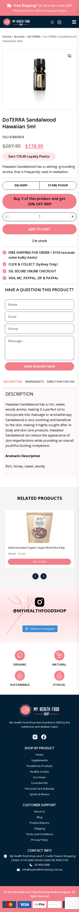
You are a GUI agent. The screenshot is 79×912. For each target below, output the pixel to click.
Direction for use (61, 381)
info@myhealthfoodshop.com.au (42, 869)
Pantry (39, 754)
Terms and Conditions (39, 834)
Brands (19, 36)
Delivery (21, 185)
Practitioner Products (39, 766)
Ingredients (34, 381)
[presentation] (35, 576)
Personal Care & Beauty (39, 788)
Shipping (39, 828)
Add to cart (39, 229)
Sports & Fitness (39, 794)
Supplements (39, 760)
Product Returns (39, 823)
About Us (39, 811)
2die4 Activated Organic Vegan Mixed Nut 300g (36, 547)
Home (6, 36)
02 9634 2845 (42, 864)
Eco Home (39, 777)
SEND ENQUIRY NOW (39, 366)
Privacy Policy (39, 840)
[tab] (12, 383)
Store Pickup (58, 185)
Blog (39, 817)
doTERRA (34, 36)
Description (12, 381)
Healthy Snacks (39, 771)
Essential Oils (39, 783)
